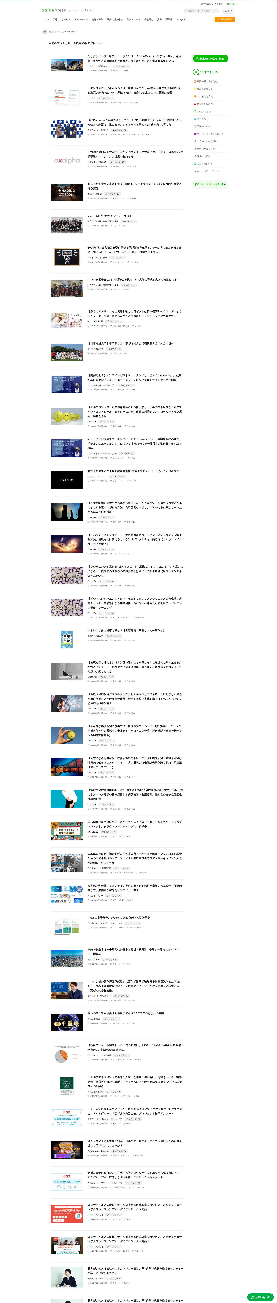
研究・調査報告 (115, 19)
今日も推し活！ (205, 164)
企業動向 (148, 19)
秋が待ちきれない (206, 104)
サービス (65, 19)
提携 (159, 19)
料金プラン (219, 4)
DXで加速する (204, 111)
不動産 (169, 19)
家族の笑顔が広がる (207, 149)
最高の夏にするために (208, 81)
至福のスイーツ (205, 126)
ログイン (231, 4)
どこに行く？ (203, 119)
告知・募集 (97, 19)
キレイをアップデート (208, 171)
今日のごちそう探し (207, 141)
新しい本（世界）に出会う (210, 134)
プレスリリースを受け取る (213, 184)
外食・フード (133, 19)
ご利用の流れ (207, 4)
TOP (46, 19)
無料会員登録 (225, 19)
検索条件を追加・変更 (212, 58)
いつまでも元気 (205, 96)
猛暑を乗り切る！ (206, 89)
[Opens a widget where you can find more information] (260, 1297)
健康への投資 (203, 156)
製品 (55, 19)
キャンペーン (81, 19)
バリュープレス (54, 10)
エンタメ (180, 19)
